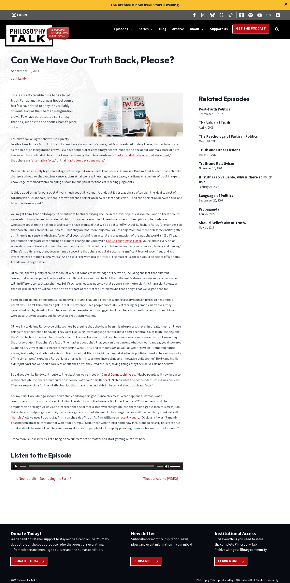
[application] (97, 466)
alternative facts (43, 160)
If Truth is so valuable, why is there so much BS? (235, 180)
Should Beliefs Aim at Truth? (223, 223)
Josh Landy (19, 78)
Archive (178, 29)
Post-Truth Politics (214, 109)
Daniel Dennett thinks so (118, 374)
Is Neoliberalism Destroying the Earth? (43, 478)
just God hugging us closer (123, 241)
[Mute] (167, 466)
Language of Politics (216, 196)
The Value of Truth (214, 123)
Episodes (121, 29)
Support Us (220, 29)
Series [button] (144, 29)
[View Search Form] (276, 29)
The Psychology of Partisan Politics (228, 136)
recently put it (129, 417)
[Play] (16, 466)
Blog (162, 29)
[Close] (286, 4)
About (194, 29)
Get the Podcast (251, 28)
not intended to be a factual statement (142, 155)
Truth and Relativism (216, 163)
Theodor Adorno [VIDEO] (160, 478)
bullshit (17, 417)
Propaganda (209, 209)
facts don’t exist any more (85, 160)
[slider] (175, 466)
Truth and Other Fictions (219, 150)
